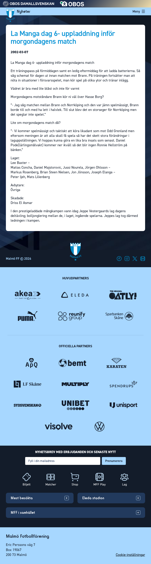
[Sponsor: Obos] (72, 5)
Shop (75, 484)
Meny (136, 11)
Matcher (50, 484)
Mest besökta (22, 498)
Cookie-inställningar (130, 554)
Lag (124, 484)
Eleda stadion (93, 498)
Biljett (26, 484)
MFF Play (99, 484)
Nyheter (23, 11)
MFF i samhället (23, 512)
